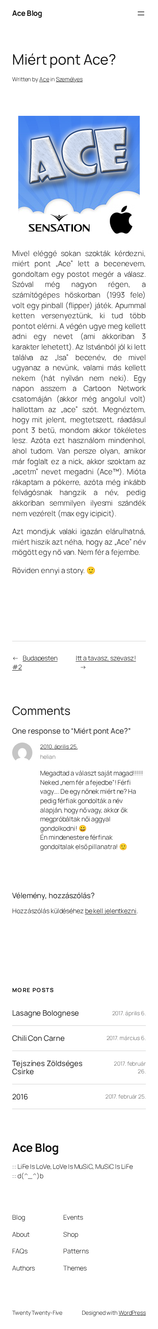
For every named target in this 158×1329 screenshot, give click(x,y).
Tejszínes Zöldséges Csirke (47, 1067)
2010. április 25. (58, 746)
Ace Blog (27, 13)
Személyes (69, 79)
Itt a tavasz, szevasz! (106, 658)
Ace (44, 79)
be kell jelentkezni (111, 910)
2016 (20, 1096)
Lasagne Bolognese (45, 1013)
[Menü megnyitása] (141, 13)
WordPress (132, 1312)
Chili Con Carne (38, 1038)
